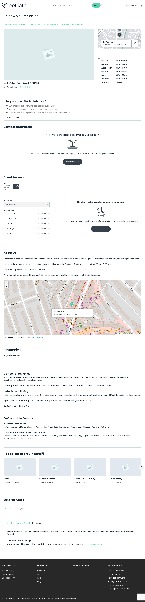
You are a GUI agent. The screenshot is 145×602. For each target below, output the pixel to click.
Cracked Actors (47, 478)
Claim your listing (94, 544)
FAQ (39, 578)
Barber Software (115, 585)
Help (39, 574)
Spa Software (114, 574)
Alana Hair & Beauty (84, 478)
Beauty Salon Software (118, 581)
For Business (131, 5)
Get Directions (37, 337)
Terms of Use (8, 574)
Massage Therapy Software (120, 588)
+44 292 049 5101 (24, 87)
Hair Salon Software (116, 570)
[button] (72, 304)
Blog (39, 581)
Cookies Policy (8, 578)
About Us (41, 570)
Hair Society (116, 478)
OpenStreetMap (128, 333)
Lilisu (6, 478)
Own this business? (14, 117)
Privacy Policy (8, 570)
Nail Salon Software (116, 578)
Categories (20, 508)
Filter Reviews (8, 200)
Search (96, 5)
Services (7, 508)
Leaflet (119, 333)
